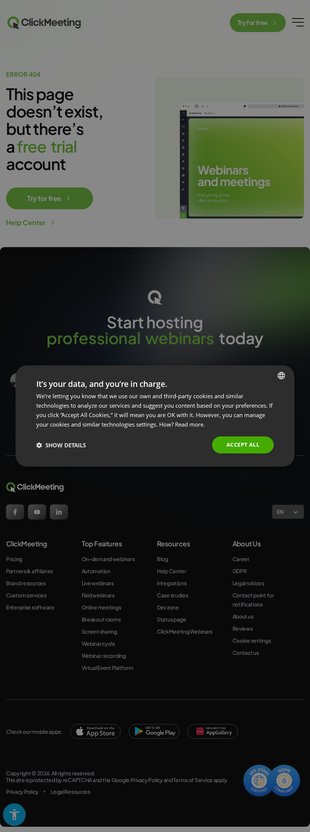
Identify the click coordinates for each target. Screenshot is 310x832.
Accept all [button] (242, 444)
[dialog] (155, 416)
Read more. (190, 424)
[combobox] (281, 375)
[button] (61, 445)
